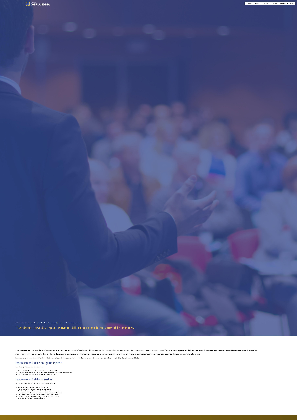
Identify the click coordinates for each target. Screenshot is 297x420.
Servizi (257, 3)
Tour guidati (265, 3)
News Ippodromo (26, 323)
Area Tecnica (284, 3)
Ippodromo (249, 3)
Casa (17, 323)
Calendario (274, 3)
